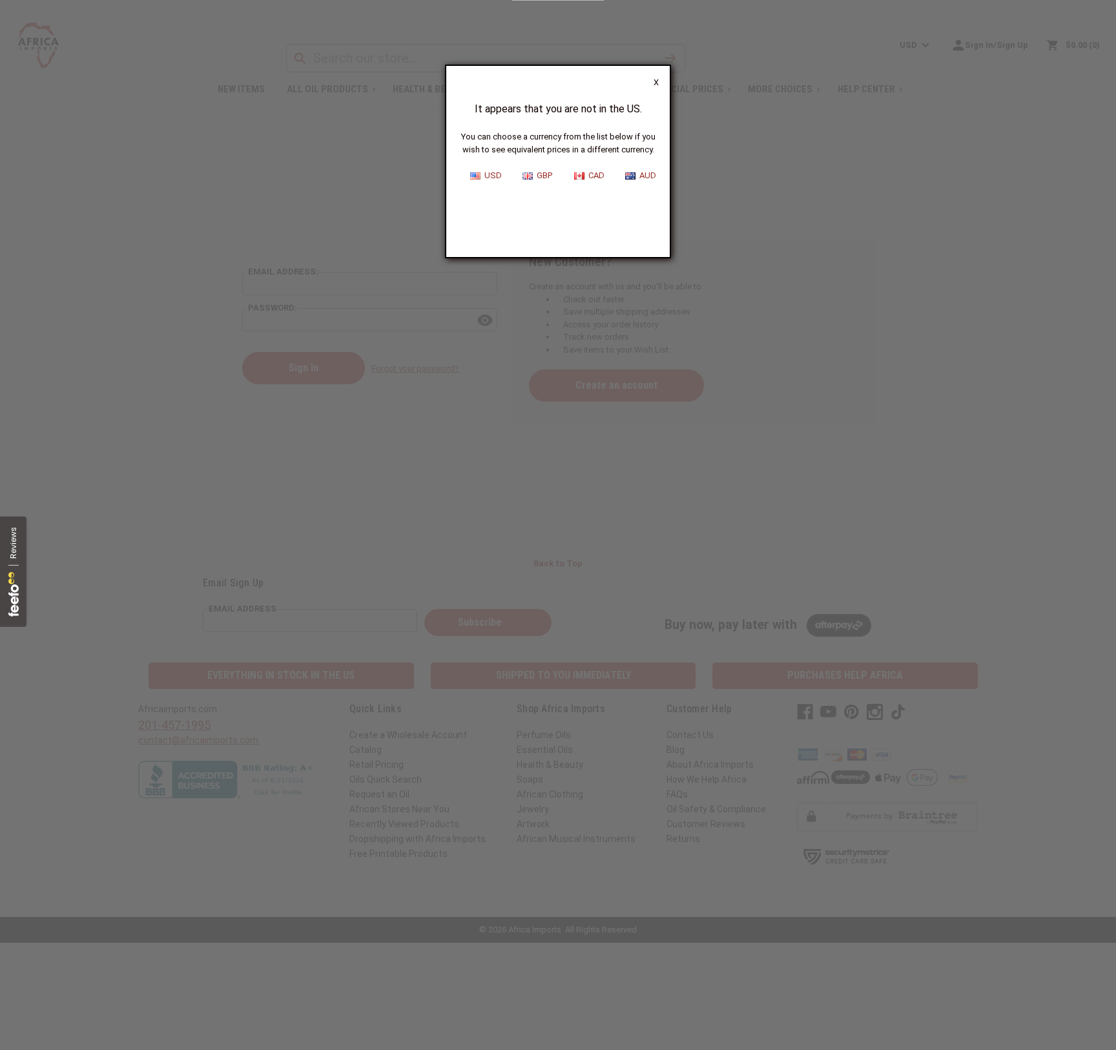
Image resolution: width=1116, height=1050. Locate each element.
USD (491, 175)
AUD (646, 175)
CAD (594, 175)
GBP (542, 175)
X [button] (656, 82)
